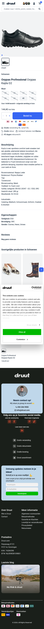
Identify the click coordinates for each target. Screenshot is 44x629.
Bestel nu (27, 116)
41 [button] (23, 98)
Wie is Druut (6, 514)
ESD (12, 219)
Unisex (22, 224)
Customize (20, 339)
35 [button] (5, 93)
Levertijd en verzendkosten (32, 522)
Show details (32, 325)
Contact (4, 517)
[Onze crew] (26, 3)
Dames (11, 224)
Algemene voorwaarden (31, 514)
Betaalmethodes (28, 517)
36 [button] (14, 93)
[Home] (11, 3)
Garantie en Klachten (30, 519)
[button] (5, 62)
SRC (13, 222)
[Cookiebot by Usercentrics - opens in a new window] (31, 287)
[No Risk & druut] (20, 592)
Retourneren (26, 528)
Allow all (22, 332)
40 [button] (14, 98)
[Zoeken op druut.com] (22, 9)
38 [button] (32, 93)
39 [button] (5, 98)
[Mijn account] (34, 3)
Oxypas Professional (13, 79)
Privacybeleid (27, 525)
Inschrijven (22, 494)
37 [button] (23, 93)
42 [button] (32, 98)
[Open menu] (3, 3)
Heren (17, 224)
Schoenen (5, 74)
